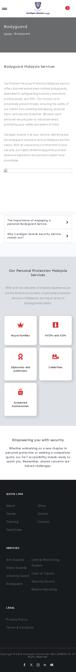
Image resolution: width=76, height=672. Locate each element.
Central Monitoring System (45, 562)
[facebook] (24, 665)
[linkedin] (45, 665)
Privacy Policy (17, 619)
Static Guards (16, 567)
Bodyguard (14, 583)
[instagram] (38, 665)
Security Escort (43, 581)
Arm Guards (15, 559)
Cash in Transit (43, 573)
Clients (43, 513)
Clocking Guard (17, 575)
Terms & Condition (20, 627)
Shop (42, 505)
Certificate (14, 529)
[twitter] (31, 665)
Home (8, 33)
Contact (44, 521)
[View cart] (71, 8)
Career (11, 513)
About (10, 505)
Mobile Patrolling (44, 589)
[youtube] (52, 665)
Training (12, 521)
